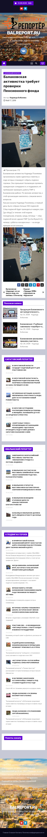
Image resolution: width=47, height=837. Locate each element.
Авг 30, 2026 (25, 329)
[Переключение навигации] (31, 63)
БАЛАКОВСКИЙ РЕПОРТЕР (12, 73)
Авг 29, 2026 (25, 344)
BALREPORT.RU (23, 33)
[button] (36, 63)
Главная (5, 833)
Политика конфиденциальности (33, 833)
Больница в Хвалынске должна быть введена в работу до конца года (26, 515)
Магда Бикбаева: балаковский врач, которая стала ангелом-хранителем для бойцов (25, 568)
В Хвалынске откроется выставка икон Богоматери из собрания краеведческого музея (26, 487)
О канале (12, 833)
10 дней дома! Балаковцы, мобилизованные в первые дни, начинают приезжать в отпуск (26, 645)
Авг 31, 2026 (25, 315)
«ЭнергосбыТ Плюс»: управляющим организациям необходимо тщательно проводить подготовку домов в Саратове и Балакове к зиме (22, 427)
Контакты (19, 833)
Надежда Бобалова (18, 98)
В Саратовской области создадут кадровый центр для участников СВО (26, 368)
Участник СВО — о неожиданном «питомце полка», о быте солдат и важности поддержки (27, 627)
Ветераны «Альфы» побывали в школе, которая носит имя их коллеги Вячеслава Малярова (26, 610)
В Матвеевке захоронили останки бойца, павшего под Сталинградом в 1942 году (25, 680)
